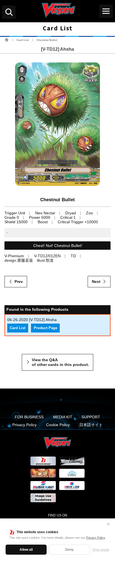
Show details (100, 549)
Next (96, 281)
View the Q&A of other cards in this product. (60, 362)
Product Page (45, 328)
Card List (22, 40)
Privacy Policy (95, 537)
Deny (69, 550)
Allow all (26, 550)
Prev (19, 281)
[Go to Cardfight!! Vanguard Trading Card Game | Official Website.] (6, 40)
